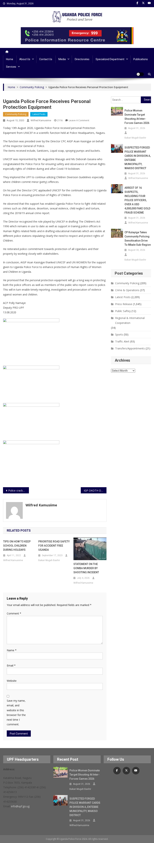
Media (62, 59)
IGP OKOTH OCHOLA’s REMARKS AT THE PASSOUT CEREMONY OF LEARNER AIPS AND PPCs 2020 (95, 490)
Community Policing (15, 114)
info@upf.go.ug (20, 806)
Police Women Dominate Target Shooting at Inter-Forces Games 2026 (137, 116)
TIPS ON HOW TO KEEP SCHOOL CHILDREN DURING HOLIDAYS (17, 545)
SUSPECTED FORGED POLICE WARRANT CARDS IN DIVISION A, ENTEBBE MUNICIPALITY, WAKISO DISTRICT (138, 158)
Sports (119, 334)
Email (11, 665)
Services (11, 66)
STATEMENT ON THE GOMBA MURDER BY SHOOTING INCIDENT (86, 568)
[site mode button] (140, 74)
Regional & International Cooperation (130, 320)
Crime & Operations (127, 290)
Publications (140, 59)
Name (12, 650)
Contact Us (45, 59)
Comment (14, 613)
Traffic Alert (122, 341)
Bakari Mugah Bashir (49, 560)
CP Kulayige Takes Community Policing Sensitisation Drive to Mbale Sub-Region (138, 238)
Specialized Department (110, 59)
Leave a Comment (79, 120)
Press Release (123, 304)
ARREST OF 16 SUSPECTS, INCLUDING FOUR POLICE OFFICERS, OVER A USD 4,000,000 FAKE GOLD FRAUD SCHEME (137, 200)
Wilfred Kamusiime (41, 120)
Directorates (82, 59)
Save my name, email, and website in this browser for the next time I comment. (16, 712)
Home (9, 59)
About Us (24, 59)
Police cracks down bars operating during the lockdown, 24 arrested (18, 490)
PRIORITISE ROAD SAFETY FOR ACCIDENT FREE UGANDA (54, 545)
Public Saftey (123, 311)
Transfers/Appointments (130, 348)
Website (12, 680)
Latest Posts (38, 114)
